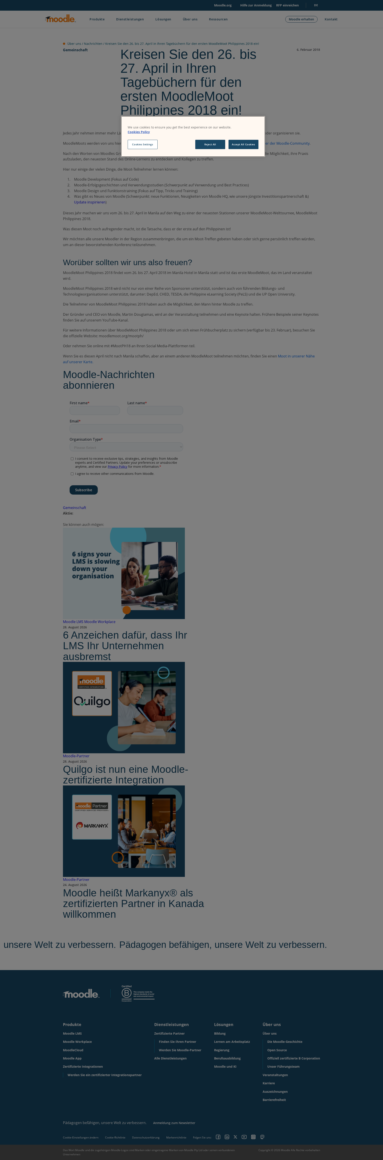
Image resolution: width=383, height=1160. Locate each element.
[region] (193, 136)
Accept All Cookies (243, 144)
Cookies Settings (142, 144)
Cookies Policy (139, 132)
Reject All (210, 144)
